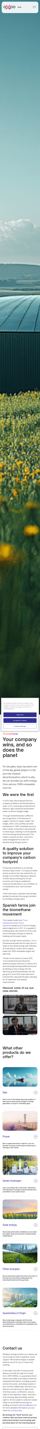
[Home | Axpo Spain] (10, 7)
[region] (20, 714)
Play (20, 1004)
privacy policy (16, 1410)
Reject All (20, 715)
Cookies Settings (20, 726)
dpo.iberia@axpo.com (28, 1405)
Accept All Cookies (20, 720)
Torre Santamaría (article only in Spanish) (15, 923)
